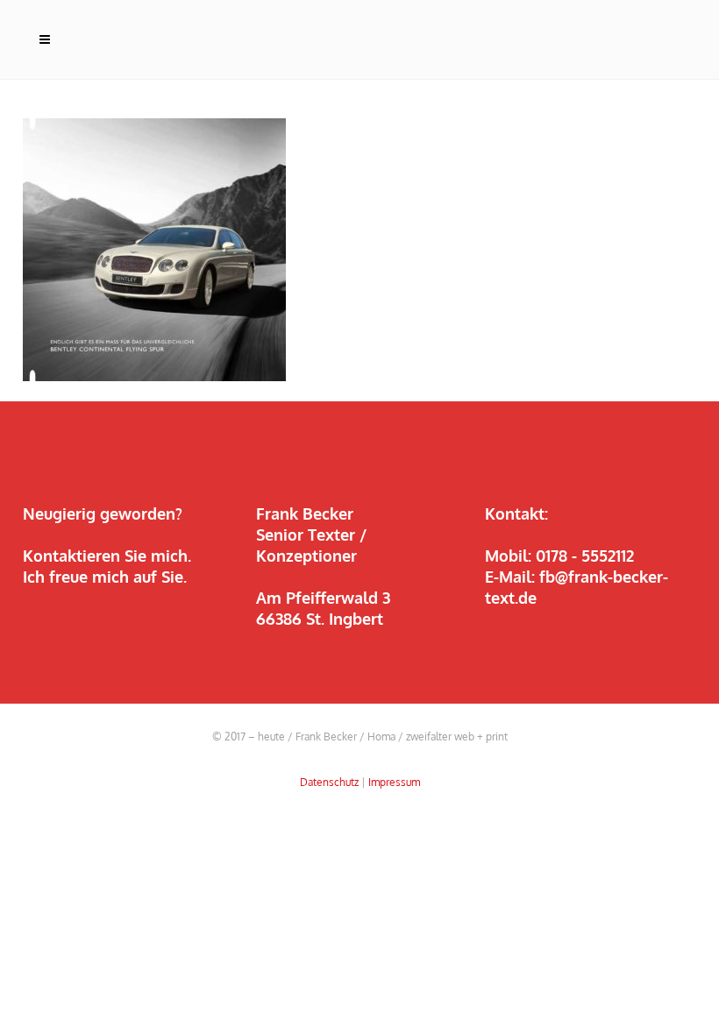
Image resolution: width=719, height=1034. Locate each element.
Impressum (394, 782)
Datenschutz (329, 782)
